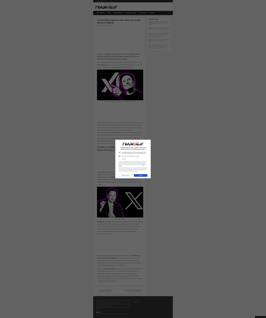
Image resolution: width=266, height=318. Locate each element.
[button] (133, 159)
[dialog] (133, 159)
